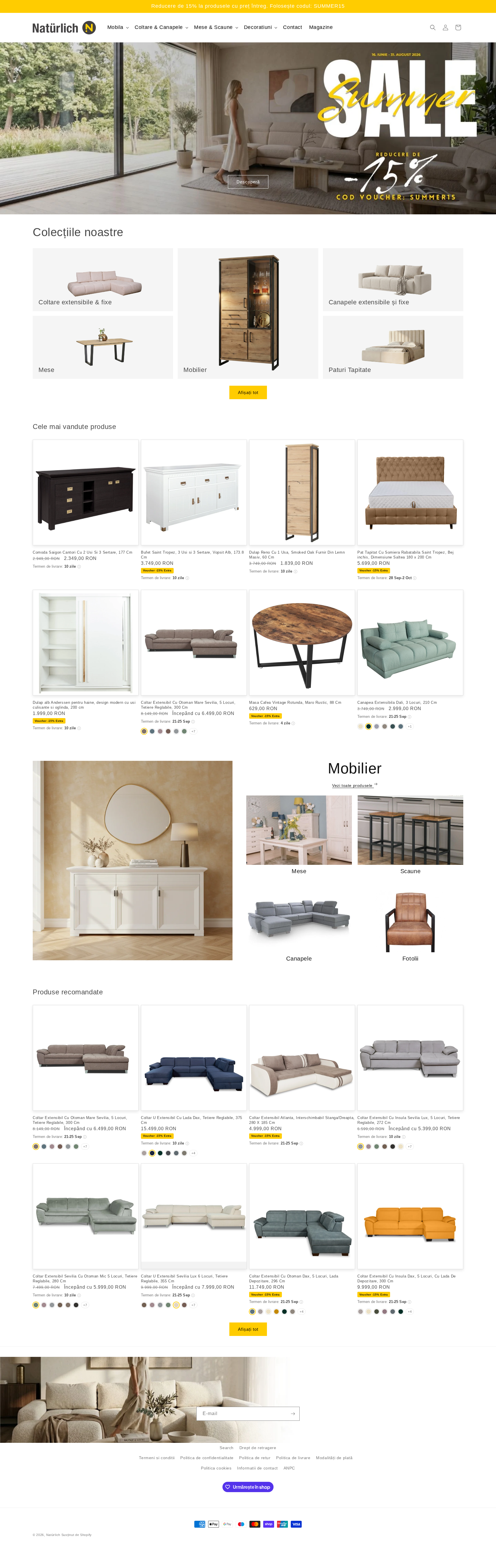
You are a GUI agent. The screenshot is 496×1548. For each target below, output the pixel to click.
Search (227, 1447)
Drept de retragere (257, 1447)
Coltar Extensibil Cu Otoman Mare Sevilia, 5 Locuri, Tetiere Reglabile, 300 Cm (188, 705)
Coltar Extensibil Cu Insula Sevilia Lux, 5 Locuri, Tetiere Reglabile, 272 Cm (408, 1120)
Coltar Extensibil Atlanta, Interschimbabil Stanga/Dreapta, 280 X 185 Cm (302, 1120)
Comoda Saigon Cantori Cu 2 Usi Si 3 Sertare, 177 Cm (83, 552)
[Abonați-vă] (292, 1413)
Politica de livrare (293, 1457)
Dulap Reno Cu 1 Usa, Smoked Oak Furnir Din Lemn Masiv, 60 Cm (297, 554)
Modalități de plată (334, 1457)
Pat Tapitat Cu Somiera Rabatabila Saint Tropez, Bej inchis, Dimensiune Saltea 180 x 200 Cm (405, 554)
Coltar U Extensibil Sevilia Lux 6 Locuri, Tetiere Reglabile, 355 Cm (184, 1278)
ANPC (289, 1468)
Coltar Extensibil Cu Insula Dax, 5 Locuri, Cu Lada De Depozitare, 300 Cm (406, 1278)
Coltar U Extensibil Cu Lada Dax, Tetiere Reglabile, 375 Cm (191, 1120)
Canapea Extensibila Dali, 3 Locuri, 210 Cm (397, 702)
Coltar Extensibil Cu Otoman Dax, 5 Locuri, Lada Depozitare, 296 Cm (293, 1278)
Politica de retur (254, 1457)
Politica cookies (216, 1468)
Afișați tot (248, 392)
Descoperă (248, 181)
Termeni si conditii (157, 1457)
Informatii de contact (257, 1468)
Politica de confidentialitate (206, 1457)
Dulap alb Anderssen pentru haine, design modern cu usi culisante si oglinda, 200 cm (84, 705)
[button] (117, 27)
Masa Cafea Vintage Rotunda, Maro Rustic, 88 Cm (295, 702)
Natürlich (53, 1535)
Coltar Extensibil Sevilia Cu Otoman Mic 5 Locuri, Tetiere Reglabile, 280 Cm (85, 1278)
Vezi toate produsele (353, 785)
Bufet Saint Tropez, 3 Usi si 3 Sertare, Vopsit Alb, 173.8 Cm (192, 554)
